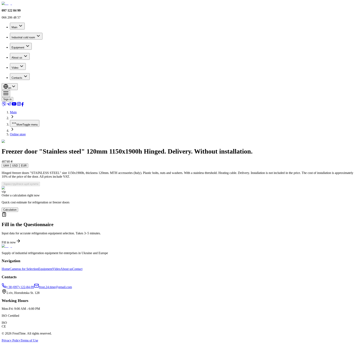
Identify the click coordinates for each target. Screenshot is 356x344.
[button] (178, 228)
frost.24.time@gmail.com (55, 287)
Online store (18, 134)
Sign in (7, 99)
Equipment (18, 47)
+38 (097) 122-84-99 (20, 287)
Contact (77, 269)
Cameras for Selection (24, 269)
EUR (24, 165)
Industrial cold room (23, 37)
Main (14, 27)
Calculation (9, 209)
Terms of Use (29, 340)
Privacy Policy (11, 340)
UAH (6, 165)
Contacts (17, 77)
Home (6, 269)
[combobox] (10, 86)
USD (15, 165)
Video (15, 67)
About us (17, 57)
